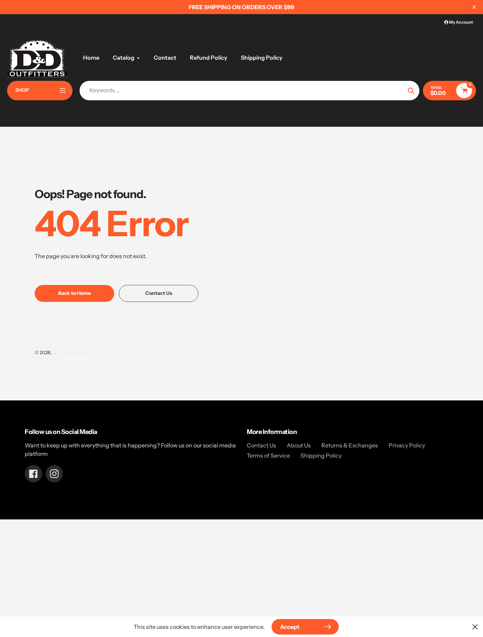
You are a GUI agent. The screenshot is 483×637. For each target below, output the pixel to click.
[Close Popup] (475, 626)
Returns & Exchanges (349, 445)
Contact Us (261, 445)
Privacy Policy (407, 445)
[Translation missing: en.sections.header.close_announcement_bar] (474, 7)
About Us (299, 445)
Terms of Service (268, 455)
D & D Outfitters (69, 352)
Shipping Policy (321, 455)
